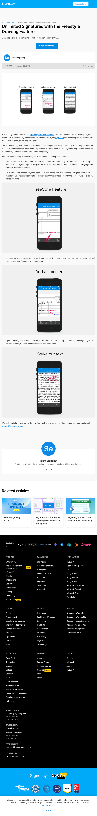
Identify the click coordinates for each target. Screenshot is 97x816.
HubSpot (70, 562)
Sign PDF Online (12, 685)
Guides (9, 666)
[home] (8, 4)
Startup (9, 644)
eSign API (10, 572)
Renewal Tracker (44, 573)
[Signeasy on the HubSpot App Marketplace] (75, 545)
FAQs (8, 677)
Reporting (41, 581)
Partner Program (44, 662)
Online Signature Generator (17, 693)
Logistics (41, 640)
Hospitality (41, 636)
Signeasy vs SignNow (75, 629)
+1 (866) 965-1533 (14, 732)
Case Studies (11, 658)
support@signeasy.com (12, 426)
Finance (9, 632)
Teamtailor (70, 597)
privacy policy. (48, 805)
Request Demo (81, 4)
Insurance (41, 632)
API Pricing (10, 595)
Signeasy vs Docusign (75, 613)
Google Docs (71, 581)
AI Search (41, 589)
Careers (40, 670)
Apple (69, 666)
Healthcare (41, 613)
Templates (41, 585)
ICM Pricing (11, 599)
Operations (10, 636)
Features (10, 22)
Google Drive (71, 573)
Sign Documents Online (15, 697)
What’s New (11, 562)
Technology (42, 644)
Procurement (11, 617)
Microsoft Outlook (73, 589)
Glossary (9, 674)
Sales (8, 613)
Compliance (11, 587)
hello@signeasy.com (15, 756)
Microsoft (70, 662)
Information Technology (16, 625)
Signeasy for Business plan (42, 134)
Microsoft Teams (73, 593)
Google (69, 658)
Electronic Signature (14, 689)
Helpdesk (10, 701)
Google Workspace (74, 566)
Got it (48, 810)
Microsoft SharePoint (75, 585)
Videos (9, 670)
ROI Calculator (12, 681)
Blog (39, 674)
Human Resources (13, 629)
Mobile (9, 576)
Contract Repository (45, 566)
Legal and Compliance (15, 621)
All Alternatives (72, 632)
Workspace (42, 577)
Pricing (9, 591)
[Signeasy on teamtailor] (85, 544)
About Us (41, 658)
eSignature (41, 562)
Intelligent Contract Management (14, 567)
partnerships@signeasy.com (18, 747)
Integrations (11, 580)
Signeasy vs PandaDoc (76, 625)
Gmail (68, 569)
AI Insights (41, 569)
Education (41, 621)
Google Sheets (72, 577)
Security (9, 584)
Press (39, 677)
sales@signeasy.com (15, 728)
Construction (42, 629)
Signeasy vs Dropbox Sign (77, 621)
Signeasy (59, 137)
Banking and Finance (46, 617)
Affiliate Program (44, 666)
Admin (8, 640)
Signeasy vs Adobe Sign (76, 617)
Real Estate (41, 625)
